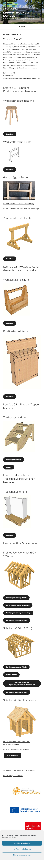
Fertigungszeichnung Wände (16, 598)
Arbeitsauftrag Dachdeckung (16, 620)
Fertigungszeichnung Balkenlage (17, 605)
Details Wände (11, 675)
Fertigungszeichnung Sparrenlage (18, 613)
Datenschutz (18, 776)
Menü (23, 26)
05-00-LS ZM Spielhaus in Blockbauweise (16, 749)
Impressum (7, 776)
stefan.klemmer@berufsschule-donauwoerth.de (21, 78)
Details (8, 467)
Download (9, 134)
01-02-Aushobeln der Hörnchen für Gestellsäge (21, 209)
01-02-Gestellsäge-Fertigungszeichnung (18, 204)
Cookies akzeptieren (22, 843)
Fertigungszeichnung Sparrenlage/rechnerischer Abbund (22, 683)
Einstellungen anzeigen (22, 855)
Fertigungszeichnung (13, 459)
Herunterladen (12, 755)
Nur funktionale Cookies (22, 849)
